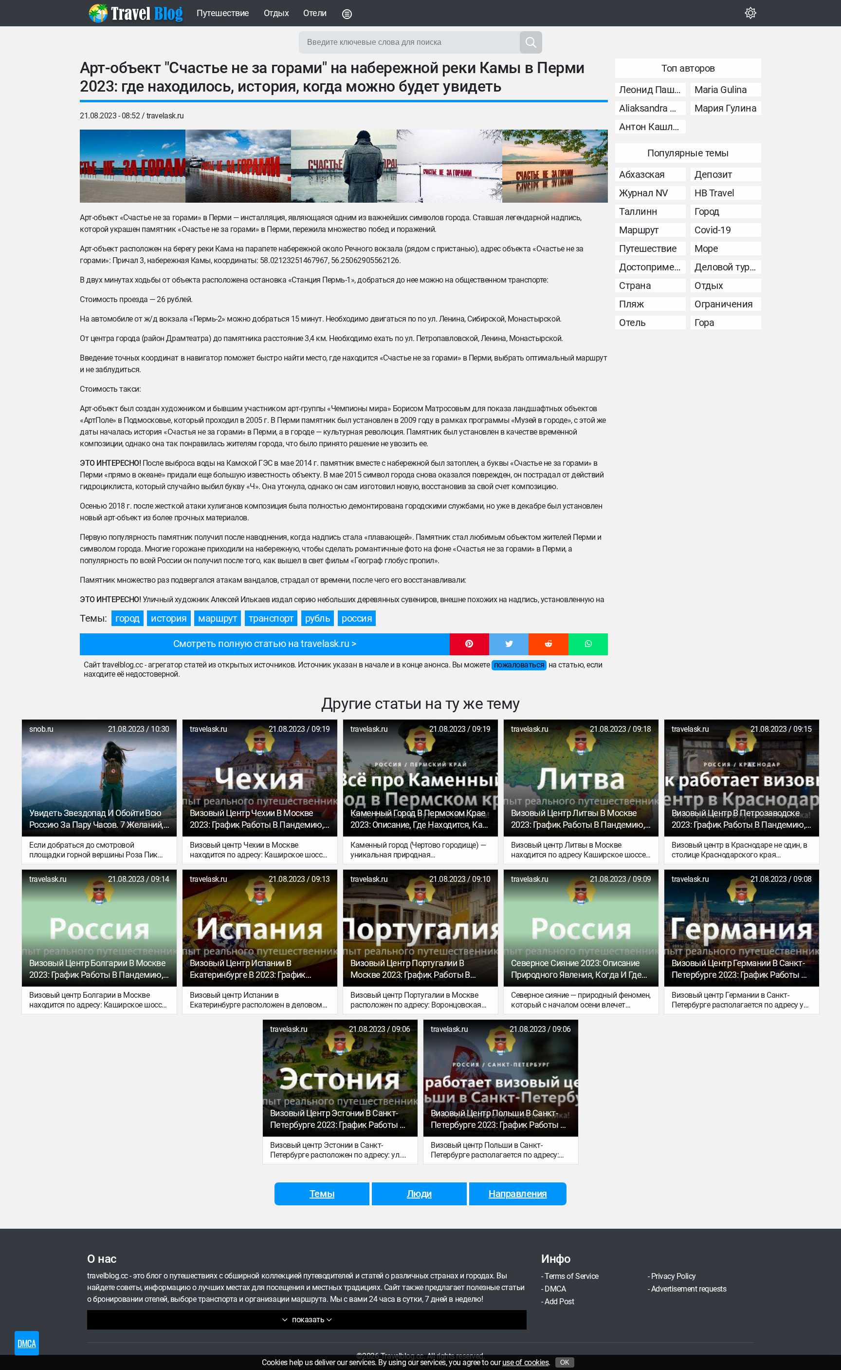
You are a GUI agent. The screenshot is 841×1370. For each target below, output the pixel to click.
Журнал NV (643, 193)
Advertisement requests (688, 1289)
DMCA (555, 1289)
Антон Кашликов (652, 127)
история (169, 618)
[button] (469, 644)
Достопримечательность (652, 267)
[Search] (531, 42)
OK (564, 1362)
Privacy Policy (673, 1276)
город (127, 618)
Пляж (631, 304)
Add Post (559, 1301)
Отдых (276, 13)
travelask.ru (164, 115)
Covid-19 (713, 230)
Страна (635, 285)
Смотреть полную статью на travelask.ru (261, 643)
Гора (704, 322)
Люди (419, 1193)
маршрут (217, 618)
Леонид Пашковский (652, 89)
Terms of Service (571, 1276)
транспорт (271, 618)
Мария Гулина (725, 108)
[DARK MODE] (750, 13)
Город (707, 211)
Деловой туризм (728, 267)
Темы (322, 1193)
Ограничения (724, 304)
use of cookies (525, 1362)
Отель (632, 322)
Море (706, 248)
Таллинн (638, 211)
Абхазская (642, 174)
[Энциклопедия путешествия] (135, 13)
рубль (317, 618)
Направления (518, 1193)
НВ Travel (714, 193)
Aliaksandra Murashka (652, 108)
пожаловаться (519, 664)
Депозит (713, 174)
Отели (315, 13)
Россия (357, 618)
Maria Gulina (721, 89)
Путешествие (223, 13)
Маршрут (639, 230)
